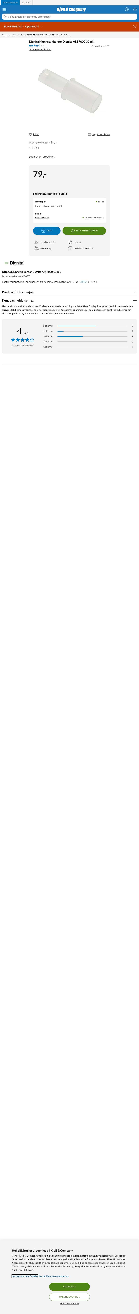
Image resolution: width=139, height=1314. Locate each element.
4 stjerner (48, 331)
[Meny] (4, 9)
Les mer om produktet (42, 156)
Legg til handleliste (101, 134)
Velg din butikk (42, 217)
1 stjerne (47, 346)
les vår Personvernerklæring (54, 1276)
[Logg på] (127, 9)
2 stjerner (48, 341)
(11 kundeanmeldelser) (40, 49)
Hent (49, 230)
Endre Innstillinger (69, 1303)
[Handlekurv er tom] (135, 9)
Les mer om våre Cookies (25, 1276)
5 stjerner (48, 325)
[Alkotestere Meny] (18, 35)
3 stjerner (48, 336)
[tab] (10, 2)
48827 (84, 281)
